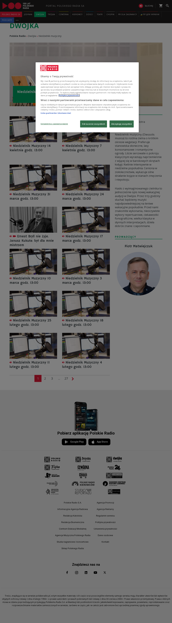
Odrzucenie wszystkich (93, 124)
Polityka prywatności (69, 95)
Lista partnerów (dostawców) (56, 113)
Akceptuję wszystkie (121, 124)
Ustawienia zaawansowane (54, 123)
